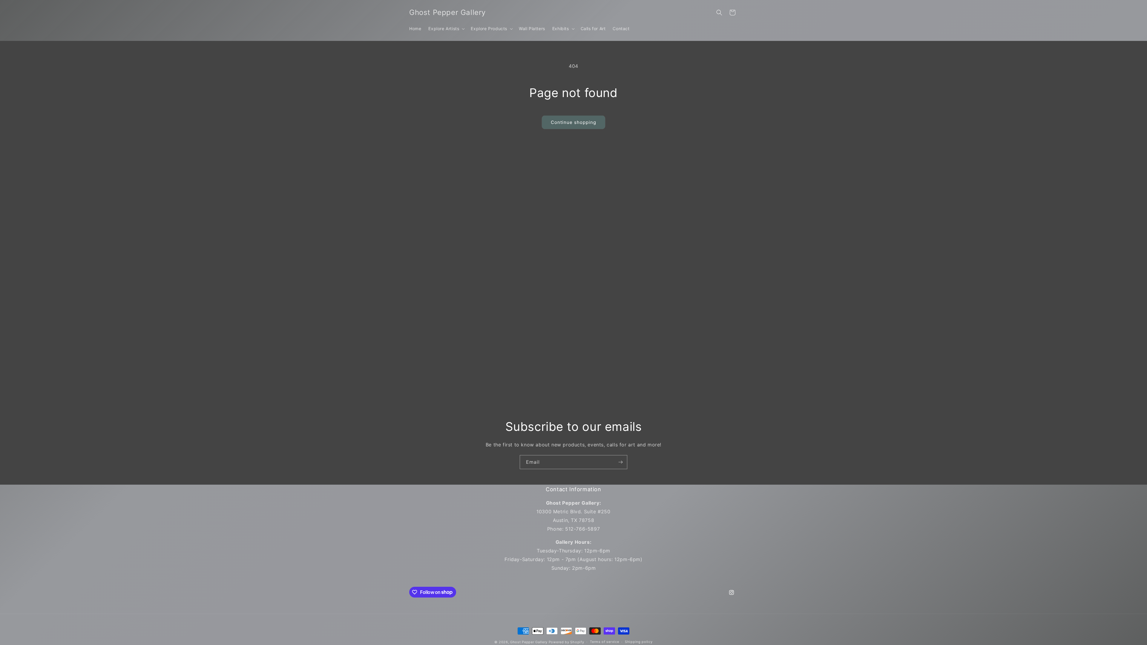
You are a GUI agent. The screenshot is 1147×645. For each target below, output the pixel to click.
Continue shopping (573, 122)
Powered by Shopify (566, 642)
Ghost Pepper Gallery (529, 642)
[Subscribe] (620, 462)
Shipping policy (639, 642)
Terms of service (604, 642)
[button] (446, 28)
